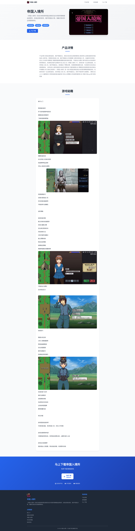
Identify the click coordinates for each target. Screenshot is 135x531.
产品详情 (86, 2)
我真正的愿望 (30, 515)
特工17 (28, 512)
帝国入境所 (30, 517)
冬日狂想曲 (30, 520)
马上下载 (104, 2)
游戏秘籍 (95, 2)
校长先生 (29, 522)
